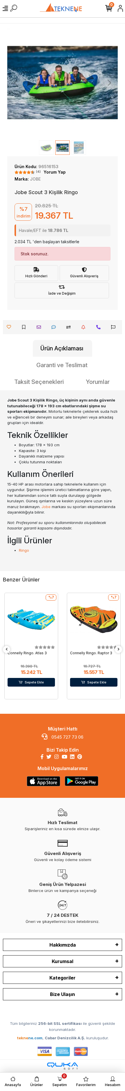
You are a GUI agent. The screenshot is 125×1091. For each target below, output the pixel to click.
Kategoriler (62, 978)
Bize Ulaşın (62, 994)
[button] (15, 82)
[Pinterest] (79, 757)
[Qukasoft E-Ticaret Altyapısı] (62, 1066)
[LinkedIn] (72, 757)
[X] (49, 757)
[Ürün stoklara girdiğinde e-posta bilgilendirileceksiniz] (85, 327)
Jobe (46, 506)
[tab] (62, 348)
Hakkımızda (62, 945)
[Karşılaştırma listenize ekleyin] (70, 327)
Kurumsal (62, 961)
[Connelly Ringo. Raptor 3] (93, 619)
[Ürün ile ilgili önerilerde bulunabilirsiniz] (115, 327)
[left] (7, 649)
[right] (119, 649)
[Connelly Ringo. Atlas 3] (31, 619)
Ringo (24, 550)
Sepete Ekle (34, 682)
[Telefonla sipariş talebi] (100, 327)
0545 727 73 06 (66, 737)
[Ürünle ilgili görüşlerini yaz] (55, 327)
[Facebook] (42, 757)
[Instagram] (56, 757)
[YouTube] (64, 757)
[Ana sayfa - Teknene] (63, 8)
